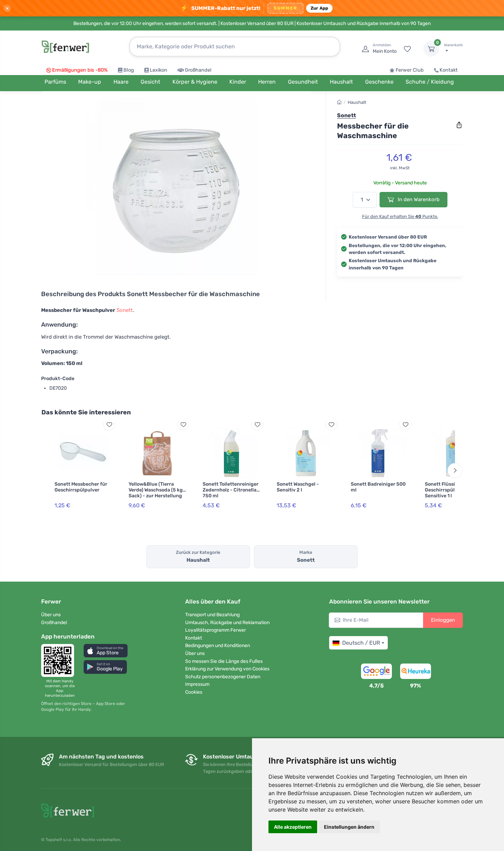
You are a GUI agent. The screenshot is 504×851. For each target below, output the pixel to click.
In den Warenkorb (418, 199)
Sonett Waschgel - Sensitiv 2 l (298, 487)
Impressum (197, 684)
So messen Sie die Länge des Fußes (224, 661)
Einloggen (443, 620)
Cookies (193, 692)
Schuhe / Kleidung (430, 81)
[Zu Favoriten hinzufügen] (109, 424)
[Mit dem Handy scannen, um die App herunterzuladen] (59, 660)
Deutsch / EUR (361, 643)
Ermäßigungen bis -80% (80, 70)
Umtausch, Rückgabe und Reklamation (227, 622)
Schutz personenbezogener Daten (222, 677)
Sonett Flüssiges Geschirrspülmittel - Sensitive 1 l (448, 490)
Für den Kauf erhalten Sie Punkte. (400, 216)
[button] (106, 650)
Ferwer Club (410, 70)
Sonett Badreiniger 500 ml (378, 487)
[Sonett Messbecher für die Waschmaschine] (177, 186)
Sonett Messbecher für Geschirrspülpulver (81, 487)
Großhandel (198, 70)
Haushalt (357, 102)
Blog (128, 70)
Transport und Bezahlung (212, 615)
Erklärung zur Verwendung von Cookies (227, 669)
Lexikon (158, 70)
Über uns (51, 615)
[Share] (459, 125)
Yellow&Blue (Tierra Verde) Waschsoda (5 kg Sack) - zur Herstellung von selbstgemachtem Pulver (156, 495)
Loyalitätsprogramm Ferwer (215, 630)
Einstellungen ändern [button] (349, 827)
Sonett (125, 310)
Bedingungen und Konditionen (217, 645)
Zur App (319, 8)
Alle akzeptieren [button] (293, 827)
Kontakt (449, 70)
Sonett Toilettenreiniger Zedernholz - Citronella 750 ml (231, 490)
